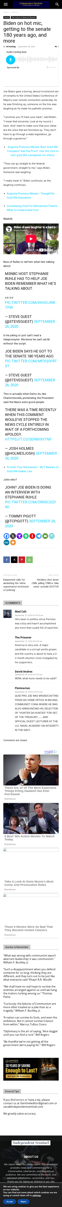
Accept (9, 1201)
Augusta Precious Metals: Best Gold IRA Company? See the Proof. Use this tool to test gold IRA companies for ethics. (33, 151)
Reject (23, 1201)
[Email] (45, 536)
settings (36, 1195)
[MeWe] (6, 542)
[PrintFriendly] (52, 536)
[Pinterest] (22, 559)
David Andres (23, 671)
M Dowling (11, 46)
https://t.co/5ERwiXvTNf (28, 439)
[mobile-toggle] (5, 4)
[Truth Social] (19, 536)
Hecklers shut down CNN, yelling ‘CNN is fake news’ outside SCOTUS (45, 583)
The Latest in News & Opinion (24, 17)
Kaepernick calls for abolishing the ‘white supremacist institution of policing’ (16, 585)
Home (6, 12)
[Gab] (26, 536)
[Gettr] (32, 536)
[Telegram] (39, 536)
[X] (13, 536)
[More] (13, 542)
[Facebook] (6, 536)
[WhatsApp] (29, 559)
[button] (57, 4)
